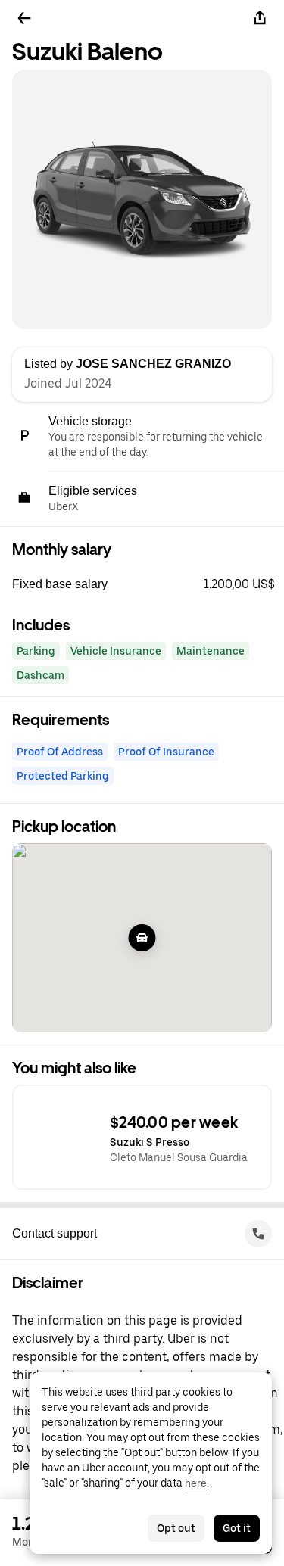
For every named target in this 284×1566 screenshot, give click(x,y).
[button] (148, 584)
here (196, 1483)
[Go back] (24, 18)
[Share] (260, 18)
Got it (237, 1528)
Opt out (176, 1528)
